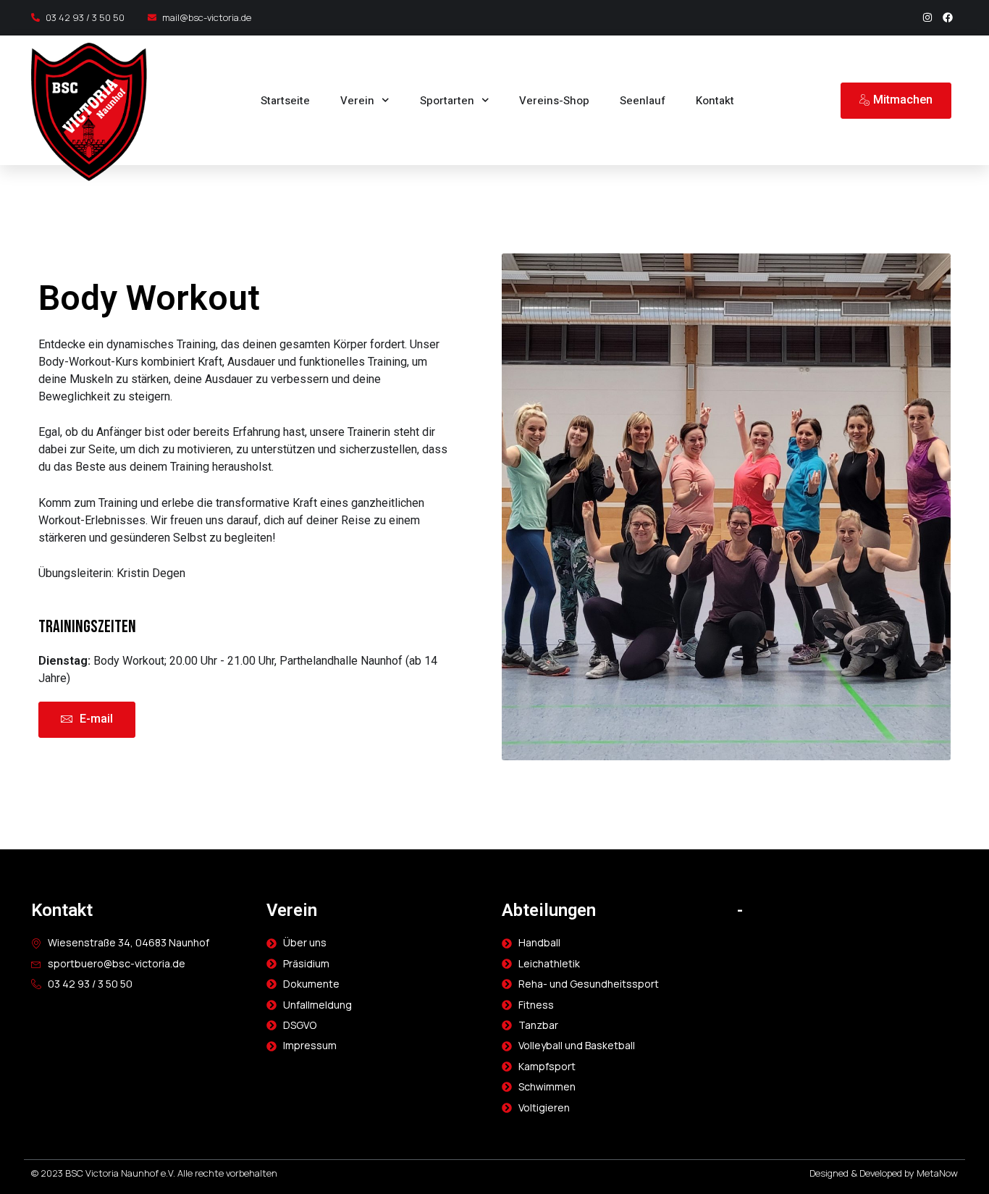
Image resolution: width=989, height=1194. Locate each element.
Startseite (285, 101)
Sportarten (447, 101)
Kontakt (715, 101)
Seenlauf (642, 101)
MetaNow (937, 1173)
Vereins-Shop (554, 101)
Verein (357, 101)
